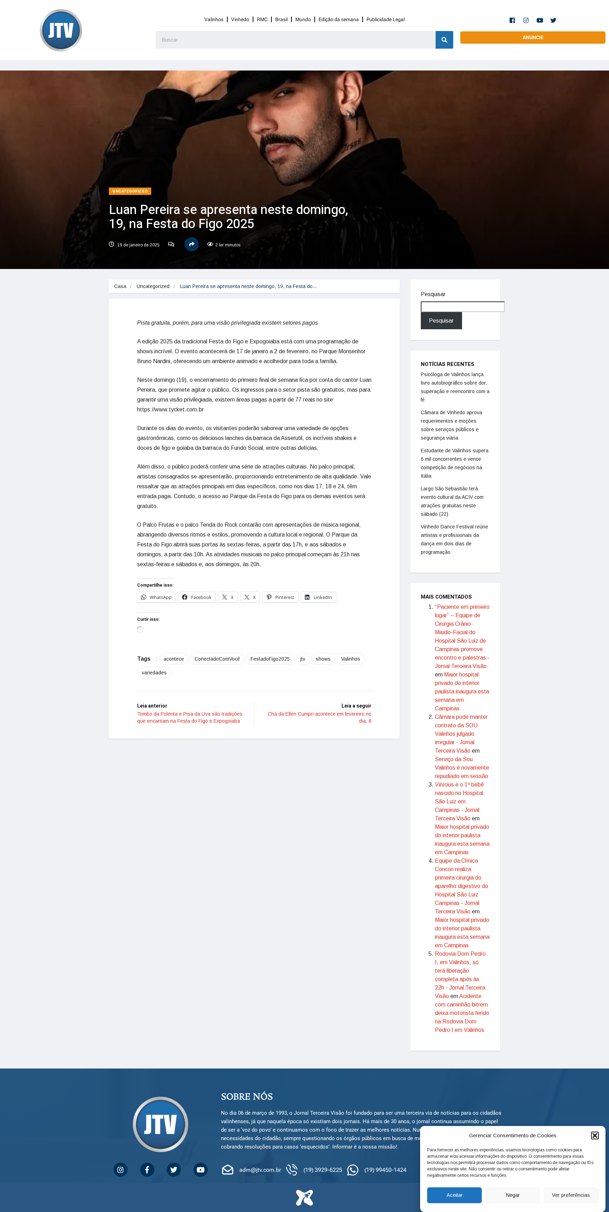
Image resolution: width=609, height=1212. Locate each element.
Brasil (281, 19)
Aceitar (455, 1195)
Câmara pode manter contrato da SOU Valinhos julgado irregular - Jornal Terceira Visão (461, 734)
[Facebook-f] (512, 20)
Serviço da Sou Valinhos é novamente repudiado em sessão (462, 767)
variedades (154, 672)
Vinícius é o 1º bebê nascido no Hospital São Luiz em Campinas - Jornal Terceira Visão (459, 801)
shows (323, 659)
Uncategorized (130, 191)
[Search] (444, 40)
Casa (120, 286)
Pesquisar (433, 294)
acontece (174, 659)
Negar (513, 1195)
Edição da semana (339, 19)
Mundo (303, 19)
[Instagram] (526, 20)
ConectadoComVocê (217, 659)
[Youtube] (540, 20)
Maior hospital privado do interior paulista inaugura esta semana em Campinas (462, 691)
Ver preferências (571, 1195)
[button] (594, 1135)
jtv (302, 659)
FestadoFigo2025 (270, 659)
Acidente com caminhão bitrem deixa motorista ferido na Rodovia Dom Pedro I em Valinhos (462, 1013)
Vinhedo (240, 19)
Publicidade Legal (386, 19)
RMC (262, 19)
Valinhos (213, 19)
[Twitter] (554, 20)
